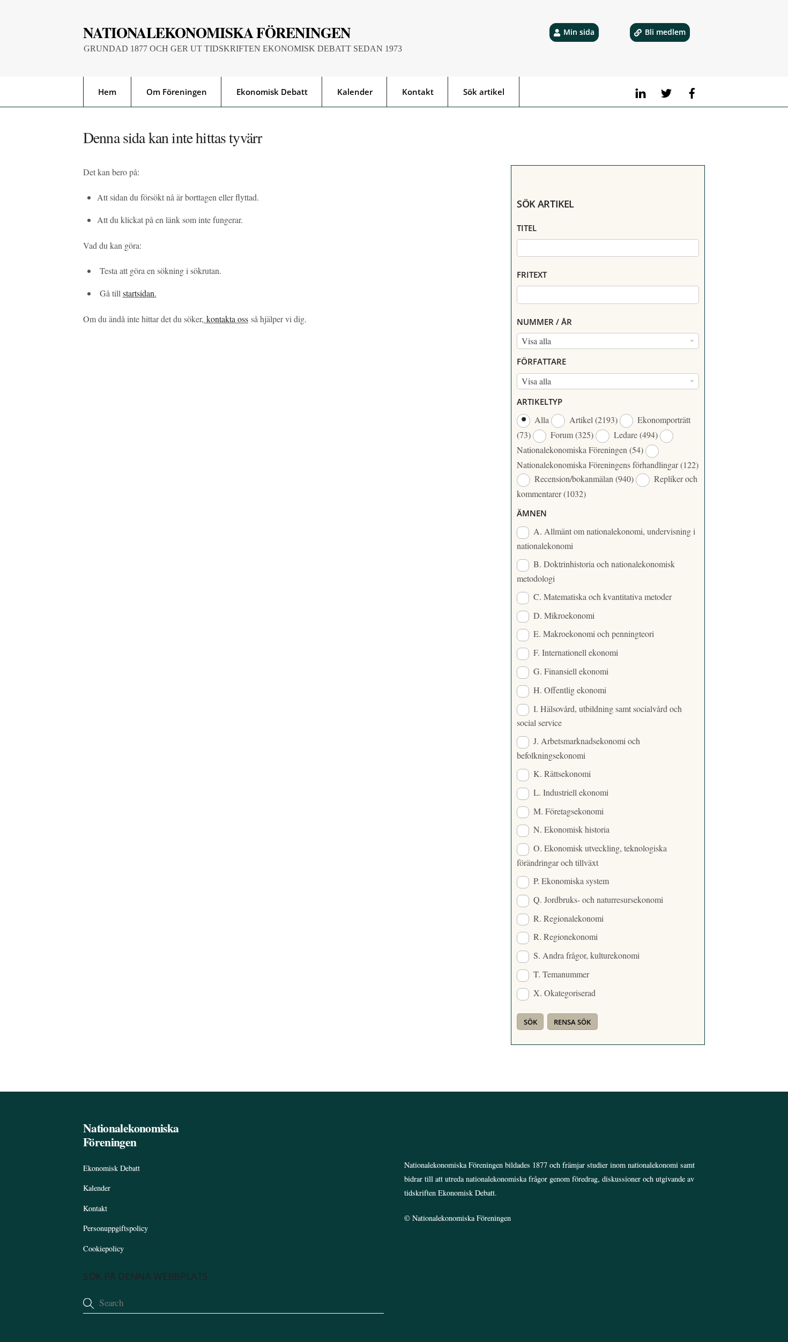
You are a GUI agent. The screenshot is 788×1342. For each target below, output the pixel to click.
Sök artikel (483, 91)
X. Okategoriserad (563, 992)
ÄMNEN (532, 513)
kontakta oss (226, 318)
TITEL (527, 228)
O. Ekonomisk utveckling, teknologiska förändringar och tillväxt (592, 855)
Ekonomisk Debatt (272, 91)
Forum (570, 434)
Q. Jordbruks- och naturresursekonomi (597, 899)
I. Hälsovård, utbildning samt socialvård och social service (599, 716)
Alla (541, 419)
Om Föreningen (176, 91)
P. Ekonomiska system (570, 880)
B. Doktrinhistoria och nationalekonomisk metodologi (596, 571)
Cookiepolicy (103, 1248)
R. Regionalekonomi (567, 918)
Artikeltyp (539, 401)
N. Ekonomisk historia (570, 829)
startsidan (138, 293)
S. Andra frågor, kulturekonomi (585, 955)
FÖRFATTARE (541, 361)
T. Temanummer (560, 974)
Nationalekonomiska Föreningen (461, 1218)
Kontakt (418, 91)
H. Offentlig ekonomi (568, 689)
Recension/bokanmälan (583, 478)
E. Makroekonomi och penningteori (592, 633)
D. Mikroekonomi (562, 615)
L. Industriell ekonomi (569, 792)
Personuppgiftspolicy (115, 1228)
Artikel (592, 419)
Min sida (578, 32)
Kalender (355, 91)
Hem (107, 91)
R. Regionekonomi (564, 936)
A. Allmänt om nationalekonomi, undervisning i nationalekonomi (606, 538)
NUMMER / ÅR (544, 321)
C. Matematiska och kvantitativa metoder (601, 596)
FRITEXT (532, 274)
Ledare (635, 434)
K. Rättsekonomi (561, 773)
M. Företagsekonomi (567, 811)
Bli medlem (665, 32)
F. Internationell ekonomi (574, 652)
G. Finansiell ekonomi (569, 671)
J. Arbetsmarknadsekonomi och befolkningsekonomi (578, 748)
